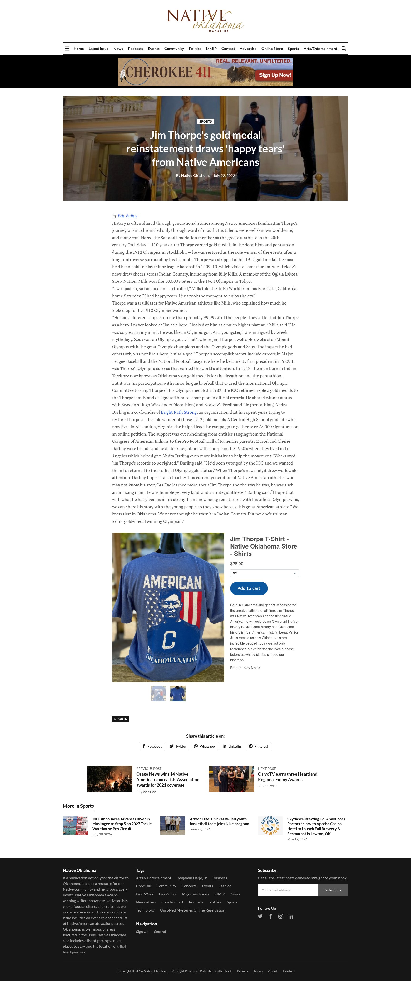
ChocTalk (143, 886)
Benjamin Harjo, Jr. (192, 877)
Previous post (148, 769)
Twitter (181, 746)
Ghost (227, 971)
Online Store (272, 48)
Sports (293, 48)
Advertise (248, 48)
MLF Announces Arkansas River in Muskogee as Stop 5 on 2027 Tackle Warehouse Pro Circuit (122, 823)
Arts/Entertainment (320, 48)
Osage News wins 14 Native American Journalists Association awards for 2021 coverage (167, 779)
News (118, 48)
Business (220, 877)
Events (154, 48)
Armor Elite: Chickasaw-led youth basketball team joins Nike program (219, 821)
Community (174, 48)
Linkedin (234, 746)
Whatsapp (207, 746)
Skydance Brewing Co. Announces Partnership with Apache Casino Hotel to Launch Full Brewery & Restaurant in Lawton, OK (316, 826)
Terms (258, 971)
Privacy (242, 971)
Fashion (225, 886)
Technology (145, 910)
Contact (228, 48)
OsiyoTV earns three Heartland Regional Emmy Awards (287, 776)
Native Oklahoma (193, 175)
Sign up (142, 931)
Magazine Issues (195, 894)
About (272, 971)
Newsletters (146, 902)
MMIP (211, 48)
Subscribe (333, 890)
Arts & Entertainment (153, 877)
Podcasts (135, 48)
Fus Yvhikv (167, 894)
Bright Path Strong (179, 412)
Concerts (188, 886)
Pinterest (261, 746)
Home (79, 48)
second (160, 931)
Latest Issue (99, 48)
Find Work (144, 894)
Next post (267, 769)
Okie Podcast (172, 902)
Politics (195, 48)
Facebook (155, 746)
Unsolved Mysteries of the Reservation (192, 910)
